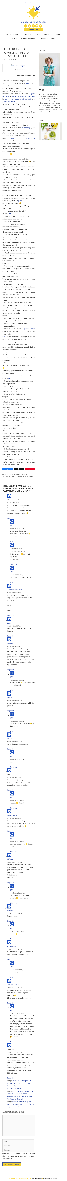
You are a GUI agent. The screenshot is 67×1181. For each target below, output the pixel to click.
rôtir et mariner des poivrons (23, 138)
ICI (10, 214)
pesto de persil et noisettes (23, 96)
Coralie (10, 910)
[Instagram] (33, 26)
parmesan (8, 476)
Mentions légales (37, 1178)
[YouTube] (29, 26)
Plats (36, 35)
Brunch (59, 35)
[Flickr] (40, 26)
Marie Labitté (12, 815)
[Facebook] (25, 26)
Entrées (26, 35)
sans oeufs (30, 476)
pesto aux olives (9, 101)
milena (9, 697)
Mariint (10, 643)
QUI (9, 378)
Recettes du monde (28, 39)
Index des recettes (12, 35)
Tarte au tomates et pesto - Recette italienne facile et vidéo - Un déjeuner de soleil (20, 1104)
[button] (33, 43)
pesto (28, 83)
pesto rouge (26, 128)
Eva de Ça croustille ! (14, 985)
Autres (43, 39)
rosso (4, 336)
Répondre (10, 518)
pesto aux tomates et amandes (18, 99)
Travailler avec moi (30, 2)
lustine (9, 738)
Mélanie (10, 859)
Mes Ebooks (33, 29)
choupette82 (11, 946)
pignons (18, 476)
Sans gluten (24, 474)
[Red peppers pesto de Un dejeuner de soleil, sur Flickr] (18, 66)
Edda (11, 525)
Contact (42, 2)
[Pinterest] (36, 26)
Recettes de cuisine (15, 474)
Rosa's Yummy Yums (14, 590)
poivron (23, 476)
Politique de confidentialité (50, 1178)
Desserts (47, 35)
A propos (18, 2)
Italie (13, 39)
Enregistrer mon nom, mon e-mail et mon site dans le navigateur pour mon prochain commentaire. (18, 1156)
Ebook (50, 2)
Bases (53, 39)
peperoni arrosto (29, 329)
